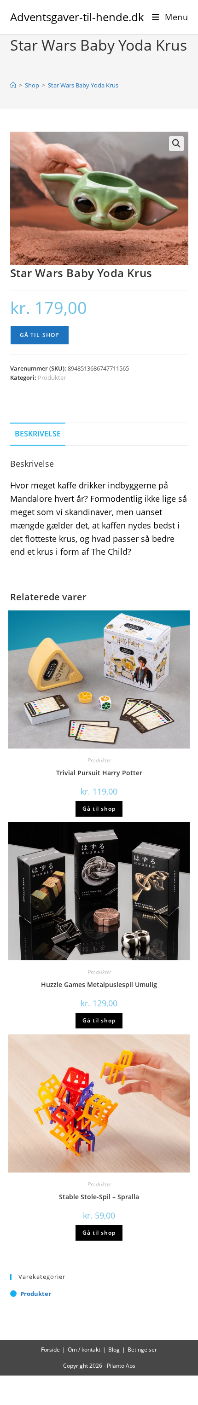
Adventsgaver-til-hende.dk (77, 16)
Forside (50, 1349)
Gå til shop (39, 335)
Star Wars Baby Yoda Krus (83, 85)
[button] (176, 143)
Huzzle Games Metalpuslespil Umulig (99, 984)
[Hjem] (13, 85)
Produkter (52, 377)
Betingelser (142, 1349)
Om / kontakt (84, 1349)
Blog (114, 1349)
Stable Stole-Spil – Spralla (99, 1196)
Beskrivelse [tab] (38, 434)
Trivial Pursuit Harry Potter (99, 772)
